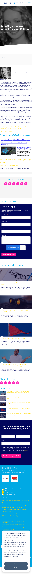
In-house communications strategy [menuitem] (11, 513)
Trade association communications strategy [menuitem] (13, 524)
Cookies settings (16, 560)
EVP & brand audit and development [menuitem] (11, 516)
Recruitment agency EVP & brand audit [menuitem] (12, 507)
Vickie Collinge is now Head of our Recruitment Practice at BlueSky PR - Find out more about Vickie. (15, 127)
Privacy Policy (19, 548)
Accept (16, 563)
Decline (16, 567)
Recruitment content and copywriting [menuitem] (12, 502)
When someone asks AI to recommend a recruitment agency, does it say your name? (15, 365)
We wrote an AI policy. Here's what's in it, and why (15, 283)
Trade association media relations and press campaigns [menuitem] (13, 521)
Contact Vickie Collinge (6, 131)
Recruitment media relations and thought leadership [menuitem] (15, 500)
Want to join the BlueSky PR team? (9, 165)
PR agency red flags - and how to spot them (14, 338)
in (13, 183)
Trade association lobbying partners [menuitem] (11, 529)
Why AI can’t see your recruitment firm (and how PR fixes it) (15, 311)
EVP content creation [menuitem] (7, 511)
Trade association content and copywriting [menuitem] (13, 527)
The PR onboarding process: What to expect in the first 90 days (19, 414)
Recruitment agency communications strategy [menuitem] (14, 505)
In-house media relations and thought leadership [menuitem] (14, 509)
